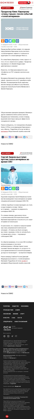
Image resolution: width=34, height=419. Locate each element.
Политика (6, 288)
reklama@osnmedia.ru (20, 337)
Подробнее (13, 365)
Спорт (22, 296)
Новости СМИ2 (7, 126)
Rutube (20, 119)
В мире (18, 292)
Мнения (15, 296)
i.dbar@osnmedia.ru (11, 334)
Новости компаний (21, 303)
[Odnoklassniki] (2, 41)
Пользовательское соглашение (11, 379)
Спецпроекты (7, 303)
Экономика (24, 288)
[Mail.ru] (17, 41)
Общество (15, 288)
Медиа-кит (18, 368)
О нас (13, 299)
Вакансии (18, 328)
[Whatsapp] (13, 41)
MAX (12, 119)
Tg (27, 119)
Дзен (6, 119)
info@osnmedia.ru (11, 328)
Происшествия (8, 292)
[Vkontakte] (6, 41)
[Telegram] (10, 41)
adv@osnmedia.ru (7, 338)
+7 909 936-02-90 (25, 334)
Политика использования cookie (11, 380)
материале (4, 113)
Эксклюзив (7, 296)
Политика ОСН (24, 379)
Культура (6, 299)
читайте (23, 243)
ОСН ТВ (19, 299)
